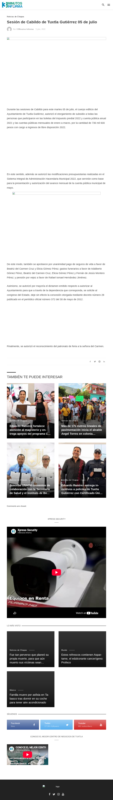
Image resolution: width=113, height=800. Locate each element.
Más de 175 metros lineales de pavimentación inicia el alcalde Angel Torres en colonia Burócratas (81, 430)
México (13, 690)
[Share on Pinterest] (100, 361)
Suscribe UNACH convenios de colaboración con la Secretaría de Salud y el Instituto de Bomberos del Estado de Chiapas (30, 489)
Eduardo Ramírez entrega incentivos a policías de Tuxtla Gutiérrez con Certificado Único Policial (82, 489)
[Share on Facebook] (90, 361)
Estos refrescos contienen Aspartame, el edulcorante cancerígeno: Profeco (82, 658)
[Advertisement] (56, 152)
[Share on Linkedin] (104, 361)
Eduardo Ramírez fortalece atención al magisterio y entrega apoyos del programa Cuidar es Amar (30, 430)
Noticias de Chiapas (15, 17)
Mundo (64, 650)
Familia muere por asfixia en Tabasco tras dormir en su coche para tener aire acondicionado (29, 698)
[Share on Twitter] (95, 361)
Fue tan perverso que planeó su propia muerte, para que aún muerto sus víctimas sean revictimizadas (29, 658)
